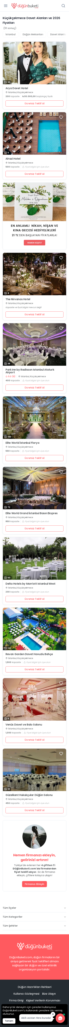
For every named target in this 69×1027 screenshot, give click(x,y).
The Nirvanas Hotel (18, 299)
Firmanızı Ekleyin (34, 884)
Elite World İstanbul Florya (22, 443)
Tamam (9, 1020)
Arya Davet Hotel (17, 88)
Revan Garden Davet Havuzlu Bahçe (29, 654)
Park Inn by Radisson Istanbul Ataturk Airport (30, 371)
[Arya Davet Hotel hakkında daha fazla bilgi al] (34, 63)
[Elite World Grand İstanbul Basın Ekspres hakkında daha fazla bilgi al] (34, 488)
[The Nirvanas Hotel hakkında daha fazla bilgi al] (34, 274)
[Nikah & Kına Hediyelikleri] (34, 216)
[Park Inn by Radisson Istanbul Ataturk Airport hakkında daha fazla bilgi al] (34, 344)
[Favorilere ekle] (61, 47)
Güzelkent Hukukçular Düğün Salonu (29, 795)
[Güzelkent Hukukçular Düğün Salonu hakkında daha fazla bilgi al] (34, 770)
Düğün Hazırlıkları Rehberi (34, 987)
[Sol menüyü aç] (6, 6)
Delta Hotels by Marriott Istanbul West (30, 583)
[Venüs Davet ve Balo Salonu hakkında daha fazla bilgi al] (34, 699)
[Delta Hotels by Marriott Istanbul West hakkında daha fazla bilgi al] (34, 558)
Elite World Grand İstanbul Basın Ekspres (32, 513)
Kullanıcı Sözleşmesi (26, 994)
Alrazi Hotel (13, 158)
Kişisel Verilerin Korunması (43, 1000)
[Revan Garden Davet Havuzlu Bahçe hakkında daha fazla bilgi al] (34, 629)
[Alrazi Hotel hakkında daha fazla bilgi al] (34, 133)
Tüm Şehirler (10, 925)
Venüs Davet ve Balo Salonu (24, 724)
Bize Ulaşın (49, 994)
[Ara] (63, 6)
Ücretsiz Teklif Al (35, 103)
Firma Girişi (16, 1000)
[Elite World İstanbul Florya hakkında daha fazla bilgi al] (34, 417)
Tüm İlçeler (9, 908)
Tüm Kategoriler (12, 916)
